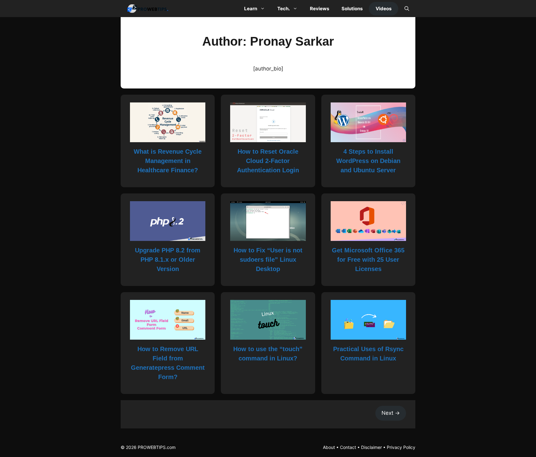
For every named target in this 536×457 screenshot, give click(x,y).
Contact (348, 447)
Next (391, 413)
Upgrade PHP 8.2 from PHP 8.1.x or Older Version (167, 259)
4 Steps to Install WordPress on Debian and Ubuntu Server (368, 161)
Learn (250, 8)
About (329, 447)
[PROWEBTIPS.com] (149, 8)
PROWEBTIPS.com (157, 447)
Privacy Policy (401, 447)
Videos (383, 8)
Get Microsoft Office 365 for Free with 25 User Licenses (368, 259)
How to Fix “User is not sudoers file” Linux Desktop (268, 259)
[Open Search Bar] (406, 8)
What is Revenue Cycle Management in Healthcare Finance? (168, 161)
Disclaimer (371, 447)
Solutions (352, 8)
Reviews (319, 8)
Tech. (283, 8)
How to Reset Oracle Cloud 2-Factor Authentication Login (268, 161)
